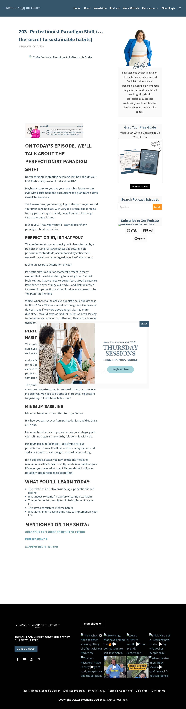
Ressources (148, 8)
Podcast (115, 8)
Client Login (168, 8)
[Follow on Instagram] (31, 659)
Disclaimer (142, 690)
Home (77, 8)
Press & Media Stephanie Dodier (40, 690)
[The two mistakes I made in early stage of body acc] (92, 667)
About (87, 8)
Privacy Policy (96, 690)
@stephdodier (93, 623)
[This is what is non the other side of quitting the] (92, 644)
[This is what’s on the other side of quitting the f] (138, 667)
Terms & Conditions (120, 690)
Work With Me (131, 8)
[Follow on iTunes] (38, 659)
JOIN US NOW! (26, 648)
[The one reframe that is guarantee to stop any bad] (115, 667)
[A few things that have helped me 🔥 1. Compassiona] (115, 644)
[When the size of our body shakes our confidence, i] (160, 667)
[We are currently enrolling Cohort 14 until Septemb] (138, 644)
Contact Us (158, 690)
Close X (144, 324)
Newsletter (100, 8)
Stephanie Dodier (27, 46)
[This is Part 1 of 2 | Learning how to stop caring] (160, 644)
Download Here (140, 186)
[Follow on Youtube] (24, 659)
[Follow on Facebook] (17, 659)
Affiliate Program (74, 690)
